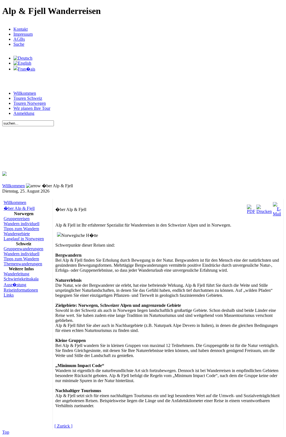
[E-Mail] (277, 207)
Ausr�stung (15, 284)
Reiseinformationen (21, 290)
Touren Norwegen (29, 103)
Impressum (23, 34)
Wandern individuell (21, 223)
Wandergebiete (17, 233)
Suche (18, 44)
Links (9, 295)
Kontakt (20, 29)
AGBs (19, 39)
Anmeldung (23, 113)
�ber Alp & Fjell (19, 208)
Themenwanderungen (23, 263)
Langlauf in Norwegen (24, 238)
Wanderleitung (16, 273)
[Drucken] (264, 207)
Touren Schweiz (27, 98)
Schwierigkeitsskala (21, 278)
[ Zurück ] (63, 426)
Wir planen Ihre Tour (31, 108)
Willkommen (24, 93)
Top (5, 432)
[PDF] (251, 207)
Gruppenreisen (17, 218)
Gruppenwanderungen (23, 248)
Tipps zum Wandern (21, 228)
